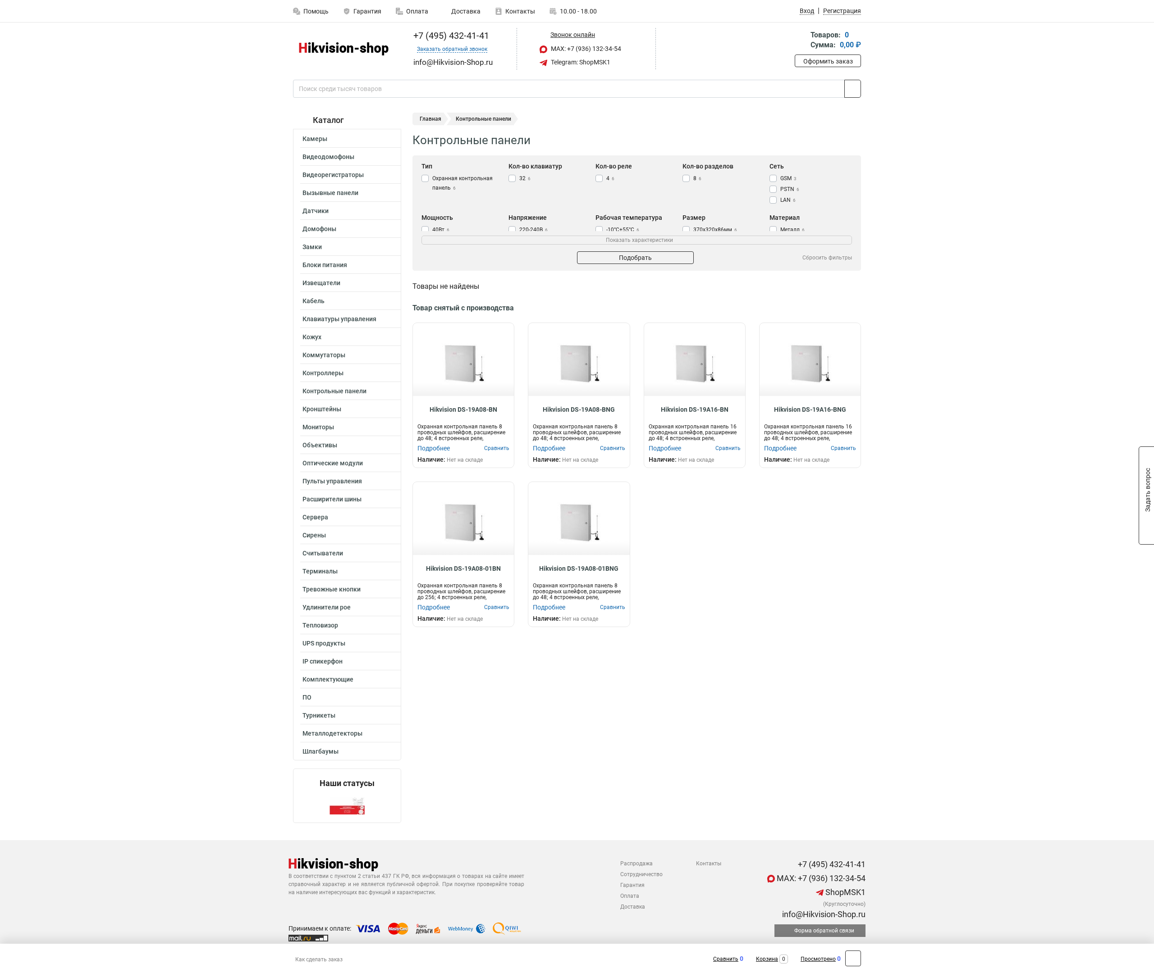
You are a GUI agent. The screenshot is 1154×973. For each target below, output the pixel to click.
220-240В (533, 230)
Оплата (417, 11)
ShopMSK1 (845, 892)
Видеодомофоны (328, 156)
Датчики (315, 210)
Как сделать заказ (319, 959)
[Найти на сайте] (852, 89)
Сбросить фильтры (827, 258)
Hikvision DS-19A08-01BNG (578, 568)
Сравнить (725, 959)
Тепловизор (320, 625)
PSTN (789, 189)
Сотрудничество (641, 874)
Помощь (316, 11)
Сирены (314, 535)
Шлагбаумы (320, 751)
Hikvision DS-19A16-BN (694, 409)
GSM (788, 178)
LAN (788, 200)
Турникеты (318, 715)
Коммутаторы (323, 355)
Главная (430, 119)
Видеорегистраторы (333, 174)
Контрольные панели (334, 391)
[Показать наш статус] (347, 805)
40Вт (440, 230)
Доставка (465, 11)
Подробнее (433, 448)
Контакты (520, 11)
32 (525, 178)
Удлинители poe (326, 607)
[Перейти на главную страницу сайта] (343, 48)
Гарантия (367, 11)
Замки (312, 246)
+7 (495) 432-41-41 (450, 35)
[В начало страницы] (853, 958)
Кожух (311, 337)
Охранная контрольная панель (462, 183)
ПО (306, 697)
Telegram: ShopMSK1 (580, 62)
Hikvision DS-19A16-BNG (810, 409)
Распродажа (636, 863)
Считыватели (322, 553)
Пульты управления (332, 481)
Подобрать (635, 257)
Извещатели (321, 282)
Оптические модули (332, 463)
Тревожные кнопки (331, 589)
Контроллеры (322, 373)
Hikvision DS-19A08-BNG (579, 409)
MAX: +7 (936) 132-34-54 (585, 48)
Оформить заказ (828, 61)
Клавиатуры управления (339, 319)
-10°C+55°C (622, 230)
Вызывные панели (330, 192)
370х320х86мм (715, 230)
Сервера (315, 517)
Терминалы (320, 571)
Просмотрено (818, 959)
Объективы (319, 445)
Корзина (767, 959)
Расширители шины (332, 499)
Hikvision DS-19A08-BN (463, 409)
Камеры (314, 138)
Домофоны (319, 228)
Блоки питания (324, 264)
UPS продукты (323, 643)
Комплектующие (327, 679)
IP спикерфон (322, 661)
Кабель (313, 301)
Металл (792, 230)
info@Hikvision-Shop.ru (823, 914)
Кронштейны (321, 409)
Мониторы (318, 427)
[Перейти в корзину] (801, 41)
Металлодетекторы (332, 733)
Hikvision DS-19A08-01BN (463, 568)
